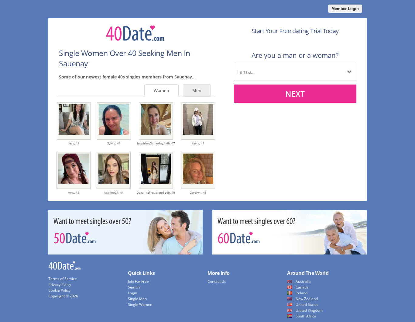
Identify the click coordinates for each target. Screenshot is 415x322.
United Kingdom (309, 310)
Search (134, 287)
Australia (303, 281)
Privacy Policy (59, 284)
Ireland (301, 293)
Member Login (345, 8)
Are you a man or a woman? (295, 55)
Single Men (137, 298)
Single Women (140, 304)
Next (295, 93)
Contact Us (217, 281)
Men (196, 90)
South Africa (306, 316)
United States (307, 304)
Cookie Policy (59, 290)
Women (161, 90)
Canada (302, 287)
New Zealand (307, 298)
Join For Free (138, 281)
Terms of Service (62, 278)
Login (132, 293)
